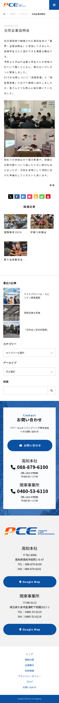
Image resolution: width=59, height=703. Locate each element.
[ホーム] (4, 14)
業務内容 (29, 659)
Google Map (31, 582)
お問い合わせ (32, 445)
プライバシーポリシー (29, 676)
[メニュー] (54, 5)
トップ (29, 654)
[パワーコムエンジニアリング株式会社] (14, 5)
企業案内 (29, 665)
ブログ (29, 681)
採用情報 (29, 670)
